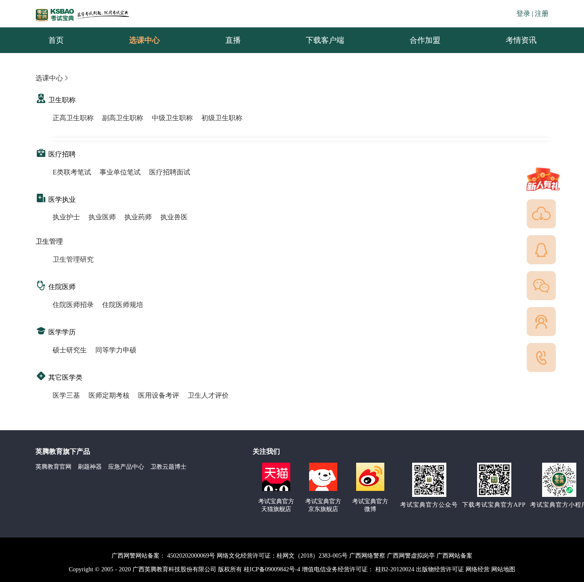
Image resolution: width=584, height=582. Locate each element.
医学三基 (66, 395)
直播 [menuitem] (233, 40)
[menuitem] (521, 40)
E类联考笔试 (72, 172)
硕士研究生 (70, 350)
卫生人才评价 (208, 395)
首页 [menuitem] (56, 40)
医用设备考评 (158, 395)
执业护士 (66, 217)
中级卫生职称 (172, 117)
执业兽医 (174, 217)
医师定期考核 (109, 395)
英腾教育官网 (53, 467)
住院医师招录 (73, 304)
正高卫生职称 (73, 117)
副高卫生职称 (122, 117)
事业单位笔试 (120, 172)
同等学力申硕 (115, 350)
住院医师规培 (122, 304)
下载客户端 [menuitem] (325, 40)
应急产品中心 (126, 467)
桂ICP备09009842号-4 (272, 569)
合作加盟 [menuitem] (425, 40)
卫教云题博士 (168, 467)
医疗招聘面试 (169, 172)
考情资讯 (514, 40)
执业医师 (102, 217)
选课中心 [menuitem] (144, 40)
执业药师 (138, 217)
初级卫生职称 (221, 117)
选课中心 (49, 78)
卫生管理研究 (73, 259)
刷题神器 (90, 467)
